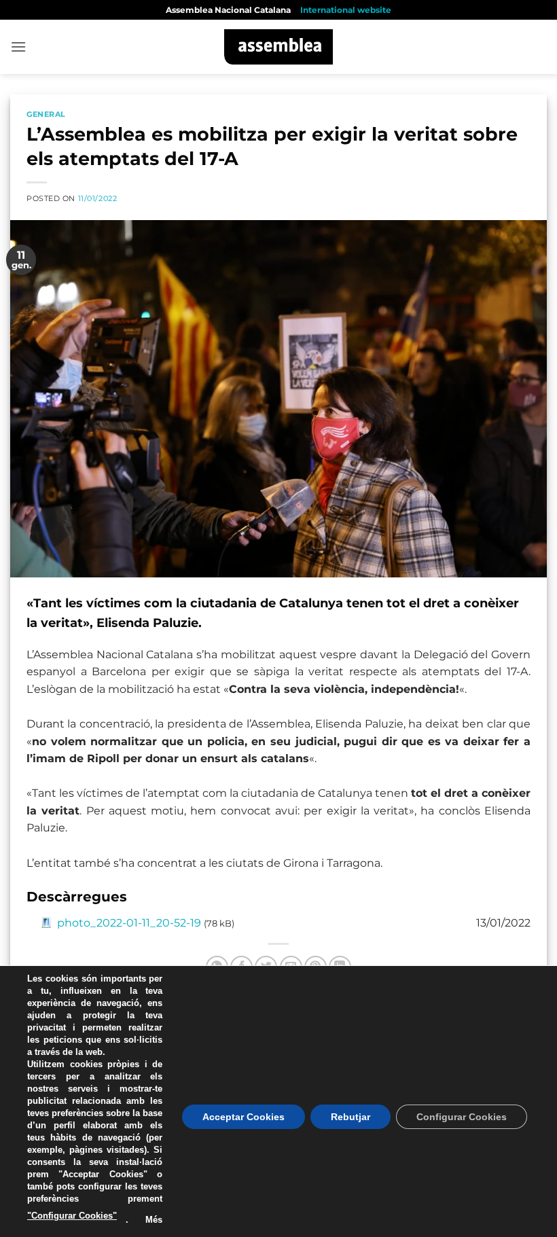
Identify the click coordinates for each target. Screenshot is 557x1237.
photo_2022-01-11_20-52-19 (129, 922)
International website (345, 10)
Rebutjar (350, 1116)
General (46, 114)
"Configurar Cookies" (72, 1216)
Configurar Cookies (461, 1116)
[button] (18, 46)
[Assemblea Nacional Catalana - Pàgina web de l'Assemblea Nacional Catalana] (279, 47)
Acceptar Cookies (243, 1116)
